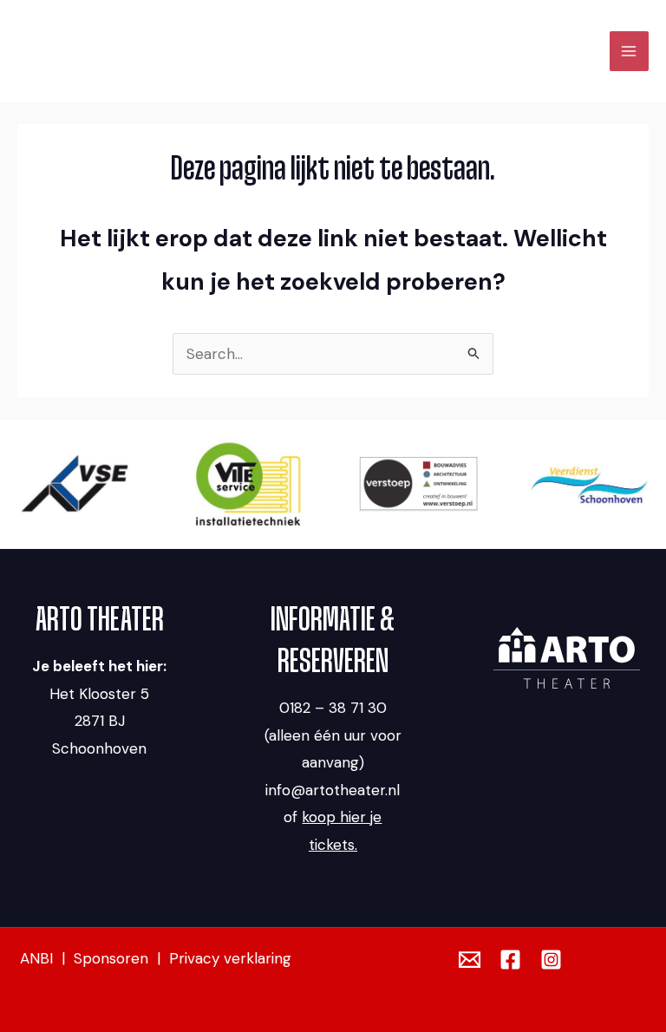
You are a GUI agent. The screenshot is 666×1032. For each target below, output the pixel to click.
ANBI (36, 958)
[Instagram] (551, 959)
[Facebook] (510, 959)
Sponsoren (111, 958)
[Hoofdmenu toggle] (630, 51)
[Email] (469, 959)
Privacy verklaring (230, 958)
